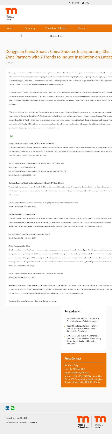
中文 (87, 3)
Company (30, 28)
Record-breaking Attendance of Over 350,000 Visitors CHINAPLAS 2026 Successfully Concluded (82, 328)
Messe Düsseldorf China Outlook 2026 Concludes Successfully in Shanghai (83, 319)
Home (9, 28)
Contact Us (34, 422)
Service (81, 28)
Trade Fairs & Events (56, 28)
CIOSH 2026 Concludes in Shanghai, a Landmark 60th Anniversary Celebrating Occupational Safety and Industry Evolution (84, 339)
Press (14, 35)
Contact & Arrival (36, 35)
